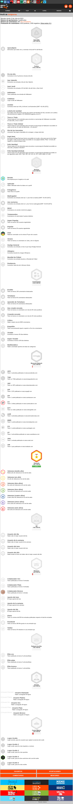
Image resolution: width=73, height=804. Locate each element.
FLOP (27, 10)
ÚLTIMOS (7, 10)
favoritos (18, 771)
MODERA (59, 10)
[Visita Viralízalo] (12, 782)
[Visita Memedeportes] (61, 782)
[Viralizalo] (44, 1)
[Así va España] (11, 1)
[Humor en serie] (25, 1)
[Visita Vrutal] (61, 793)
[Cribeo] (21, 1)
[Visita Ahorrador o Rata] (36, 798)
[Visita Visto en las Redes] (61, 787)
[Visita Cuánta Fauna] (36, 787)
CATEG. (44, 10)
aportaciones (55, 771)
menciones (54, 775)
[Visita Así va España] (12, 787)
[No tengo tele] (31, 1)
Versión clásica (42, 802)
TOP (19, 10)
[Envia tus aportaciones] (70, 11)
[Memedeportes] (5, 1)
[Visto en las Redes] (8, 1)
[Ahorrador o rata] (41, 1)
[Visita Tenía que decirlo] (12, 793)
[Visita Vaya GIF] (12, 798)
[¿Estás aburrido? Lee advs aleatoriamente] (35, 11)
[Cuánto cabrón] (15, 1)
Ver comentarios (26, 21)
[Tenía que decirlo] (38, 1)
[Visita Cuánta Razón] (36, 782)
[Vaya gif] (34, 1)
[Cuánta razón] (1, 1)
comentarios (18, 775)
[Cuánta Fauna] (28, 1)
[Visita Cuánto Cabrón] (36, 793)
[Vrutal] (18, 1)
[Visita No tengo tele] (61, 798)
